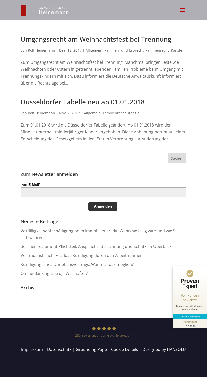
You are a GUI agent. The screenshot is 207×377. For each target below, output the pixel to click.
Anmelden (103, 206)
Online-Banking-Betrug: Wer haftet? (54, 273)
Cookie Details (124, 349)
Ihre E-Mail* (30, 185)
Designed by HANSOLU (164, 349)
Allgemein (94, 50)
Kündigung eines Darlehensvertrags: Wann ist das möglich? (77, 264)
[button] (182, 13)
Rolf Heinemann (41, 50)
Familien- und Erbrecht (124, 50)
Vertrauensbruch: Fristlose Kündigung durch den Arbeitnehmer (81, 255)
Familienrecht (157, 50)
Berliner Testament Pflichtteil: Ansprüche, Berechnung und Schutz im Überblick (96, 246)
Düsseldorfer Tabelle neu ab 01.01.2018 (83, 102)
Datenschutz (59, 349)
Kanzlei (177, 50)
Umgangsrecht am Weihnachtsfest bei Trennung (96, 39)
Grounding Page (91, 349)
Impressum (32, 349)
